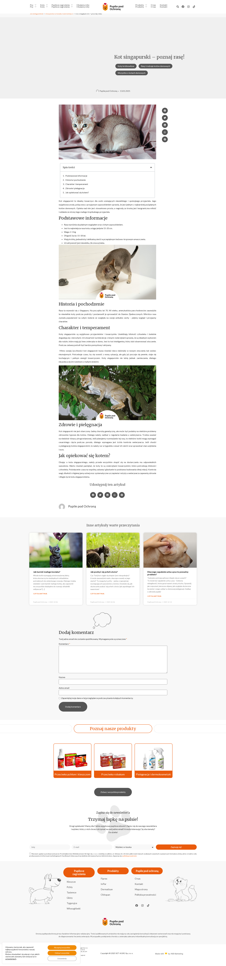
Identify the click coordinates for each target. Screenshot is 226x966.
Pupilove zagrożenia (61, 5)
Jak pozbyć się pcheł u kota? (104, 572)
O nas (153, 5)
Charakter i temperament (76, 184)
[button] (178, 6)
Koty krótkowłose (126, 66)
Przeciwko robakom (113, 774)
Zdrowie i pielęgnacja (74, 188)
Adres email (64, 688)
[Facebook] (183, 6)
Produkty (139, 5)
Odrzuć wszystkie (62, 953)
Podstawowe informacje (76, 175)
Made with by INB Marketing (169, 954)
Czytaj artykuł (40, 594)
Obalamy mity (83, 5)
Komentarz (64, 644)
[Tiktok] (194, 6)
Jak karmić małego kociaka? (46, 572)
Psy (31, 5)
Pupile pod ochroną (147, 870)
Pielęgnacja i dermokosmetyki (153, 774)
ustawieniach (10, 959)
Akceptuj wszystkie (62, 947)
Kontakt (163, 5)
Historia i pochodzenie (75, 180)
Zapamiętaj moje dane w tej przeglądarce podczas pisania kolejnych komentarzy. (97, 698)
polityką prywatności (130, 856)
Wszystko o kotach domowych (131, 73)
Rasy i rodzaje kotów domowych (155, 66)
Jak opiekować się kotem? (77, 192)
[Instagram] (188, 6)
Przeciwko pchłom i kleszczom (72, 774)
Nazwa (62, 677)
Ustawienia (62, 958)
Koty (42, 5)
